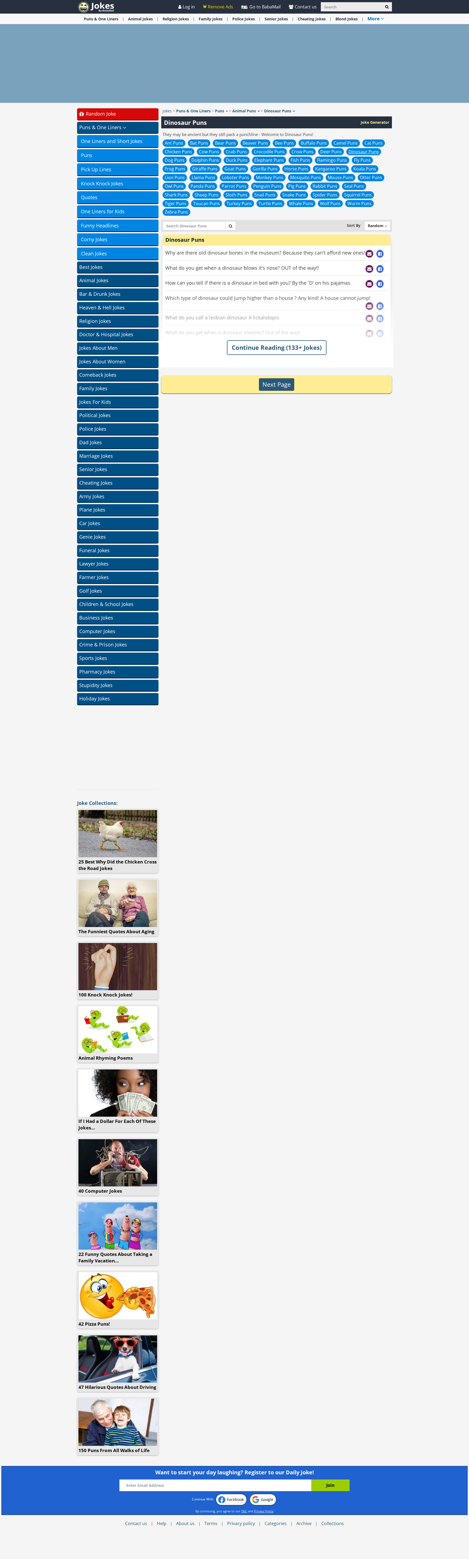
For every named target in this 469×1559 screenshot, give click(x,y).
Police (243, 18)
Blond (346, 18)
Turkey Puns (239, 204)
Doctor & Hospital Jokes (106, 334)
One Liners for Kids (103, 211)
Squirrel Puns (358, 195)
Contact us (306, 7)
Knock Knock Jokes (102, 183)
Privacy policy (241, 1523)
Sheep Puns (207, 195)
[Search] (387, 6)
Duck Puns (237, 160)
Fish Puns (300, 160)
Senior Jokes (93, 469)
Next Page (276, 384)
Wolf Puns (330, 204)
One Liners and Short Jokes (111, 141)
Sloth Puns (237, 195)
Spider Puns (325, 195)
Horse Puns (296, 169)
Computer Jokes (97, 631)
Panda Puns (203, 186)
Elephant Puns (269, 160)
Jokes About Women (102, 361)
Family (211, 18)
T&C (244, 1511)
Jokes (167, 110)
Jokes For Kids (95, 402)
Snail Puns (264, 195)
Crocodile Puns (269, 152)
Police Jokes (92, 429)
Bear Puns (225, 143)
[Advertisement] (234, 63)
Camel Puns (346, 143)
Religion (176, 18)
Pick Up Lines (96, 169)
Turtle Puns (270, 204)
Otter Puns (371, 177)
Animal (140, 18)
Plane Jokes (92, 509)
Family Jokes (93, 388)
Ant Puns (174, 143)
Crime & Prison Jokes (103, 644)
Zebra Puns (176, 212)
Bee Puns (284, 143)
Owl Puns (174, 186)
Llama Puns (203, 177)
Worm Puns (359, 204)
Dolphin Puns (205, 160)
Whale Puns (301, 204)
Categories (276, 1523)
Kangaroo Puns (331, 169)
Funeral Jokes (94, 550)
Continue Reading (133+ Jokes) (277, 347)
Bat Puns (199, 143)
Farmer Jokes (94, 577)
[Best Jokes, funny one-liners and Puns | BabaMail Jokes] (96, 6)
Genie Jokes (92, 537)
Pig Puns (297, 186)
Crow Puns (302, 152)
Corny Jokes (94, 239)
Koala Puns (364, 169)
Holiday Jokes (94, 698)
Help (161, 1523)
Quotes (89, 197)
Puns (86, 155)
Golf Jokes (90, 591)
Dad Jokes (90, 442)
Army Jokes (91, 496)
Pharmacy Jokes (97, 671)
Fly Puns (362, 160)
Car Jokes (89, 523)
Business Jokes (96, 617)
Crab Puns (236, 152)
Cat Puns (374, 143)
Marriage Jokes (96, 456)
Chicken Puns (178, 152)
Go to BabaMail (264, 7)
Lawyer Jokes (94, 563)
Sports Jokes (93, 658)
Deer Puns (331, 152)
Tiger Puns (175, 204)
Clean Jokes (94, 253)
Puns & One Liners (101, 18)
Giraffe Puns (205, 169)
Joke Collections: (97, 803)
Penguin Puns (267, 186)
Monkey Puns (269, 177)
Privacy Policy (264, 1511)
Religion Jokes (95, 321)
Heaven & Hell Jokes (102, 307)
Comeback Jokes (97, 375)
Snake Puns (294, 195)
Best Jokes (91, 267)
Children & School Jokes (106, 604)
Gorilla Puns (265, 169)
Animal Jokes (94, 280)
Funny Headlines (100, 225)
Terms (210, 1523)
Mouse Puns (340, 177)
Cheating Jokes (96, 483)
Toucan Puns (206, 204)
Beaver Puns (255, 143)
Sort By (353, 225)
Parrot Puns (234, 186)
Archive (304, 1523)
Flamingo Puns (332, 160)
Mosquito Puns (305, 177)
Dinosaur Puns (363, 152)
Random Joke (100, 113)
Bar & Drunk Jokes (100, 294)
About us (185, 1523)
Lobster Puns (235, 177)
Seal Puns (354, 186)
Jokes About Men (98, 348)
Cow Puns (209, 152)
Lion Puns (175, 177)
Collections (332, 1523)
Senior (276, 18)
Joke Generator (375, 122)
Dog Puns (175, 160)
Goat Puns (235, 169)
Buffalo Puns (314, 143)
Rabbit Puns (325, 186)
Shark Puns (176, 195)
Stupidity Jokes (96, 685)
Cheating (312, 18)
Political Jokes (95, 415)
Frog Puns (175, 169)
